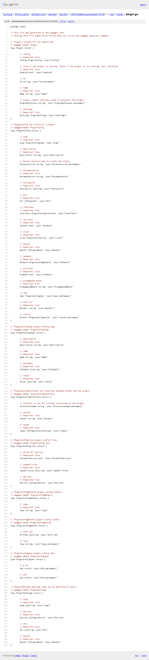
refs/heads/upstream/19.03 (87, 14)
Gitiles (17, 655)
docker (52, 14)
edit (71, 21)
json (143, 655)
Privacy (25, 655)
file (63, 21)
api (112, 14)
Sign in (143, 4)
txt (137, 655)
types (120, 14)
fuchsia (7, 14)
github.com (38, 14)
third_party (22, 14)
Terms (34, 655)
